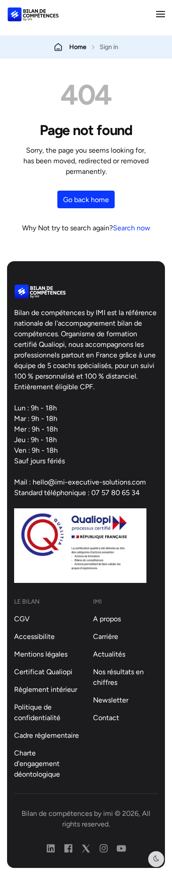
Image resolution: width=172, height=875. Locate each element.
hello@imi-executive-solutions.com (89, 481)
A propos (107, 618)
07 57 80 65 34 (115, 492)
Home (77, 47)
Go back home (86, 199)
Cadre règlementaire (46, 735)
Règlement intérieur (45, 689)
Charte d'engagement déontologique (37, 763)
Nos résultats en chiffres (118, 677)
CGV (22, 618)
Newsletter (110, 699)
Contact (106, 717)
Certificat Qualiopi (43, 671)
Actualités (109, 654)
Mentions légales (40, 654)
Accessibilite (34, 636)
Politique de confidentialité (37, 712)
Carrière (105, 636)
